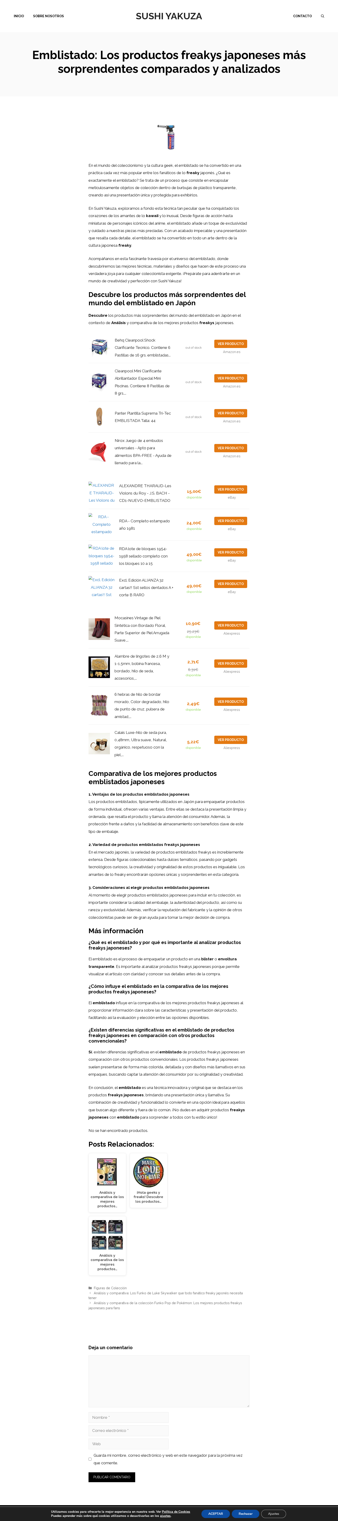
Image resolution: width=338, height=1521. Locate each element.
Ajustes (273, 1514)
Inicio (19, 16)
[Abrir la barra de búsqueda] (322, 16)
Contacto (302, 16)
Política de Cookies (176, 1512)
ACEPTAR (215, 1514)
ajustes (165, 1516)
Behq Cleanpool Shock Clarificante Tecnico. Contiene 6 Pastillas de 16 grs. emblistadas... (143, 347)
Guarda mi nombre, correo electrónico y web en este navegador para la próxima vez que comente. (168, 1459)
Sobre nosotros (48, 16)
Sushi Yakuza (169, 16)
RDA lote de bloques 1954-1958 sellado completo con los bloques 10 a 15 (143, 556)
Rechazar (245, 1514)
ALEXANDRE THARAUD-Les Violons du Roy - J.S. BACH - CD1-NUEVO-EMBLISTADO (145, 493)
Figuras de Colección (110, 1288)
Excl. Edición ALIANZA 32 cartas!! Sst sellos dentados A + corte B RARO (146, 587)
